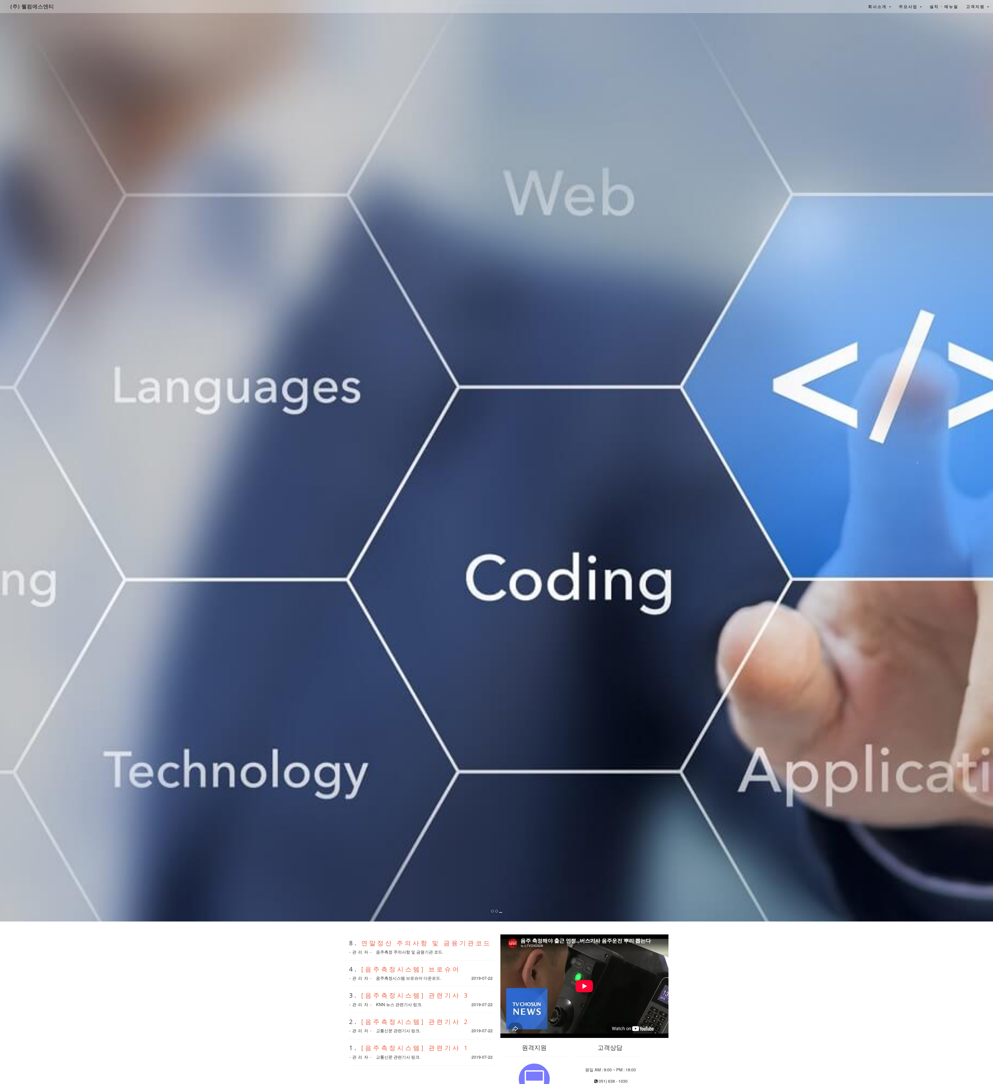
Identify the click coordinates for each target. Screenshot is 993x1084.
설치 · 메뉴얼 (944, 6)
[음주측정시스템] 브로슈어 (411, 969)
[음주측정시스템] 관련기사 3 (415, 995)
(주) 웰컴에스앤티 (32, 6)
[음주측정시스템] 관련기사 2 (415, 1021)
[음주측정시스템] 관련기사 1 (415, 1047)
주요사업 (909, 6)
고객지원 (976, 6)
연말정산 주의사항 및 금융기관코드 (426, 943)
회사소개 (878, 6)
